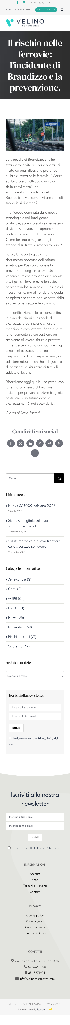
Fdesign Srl (42, 1009)
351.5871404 (36, 972)
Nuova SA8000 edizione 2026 (32, 506)
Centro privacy (35, 927)
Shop (35, 880)
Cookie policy (35, 915)
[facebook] (17, 2)
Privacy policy (35, 921)
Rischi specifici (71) (22, 637)
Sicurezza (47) (19, 646)
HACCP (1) (16, 608)
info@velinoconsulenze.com (37, 979)
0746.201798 (37, 967)
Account (35, 874)
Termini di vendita (35, 885)
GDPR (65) (16, 599)
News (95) (16, 618)
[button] (62, 9)
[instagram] (24, 2)
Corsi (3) (15, 589)
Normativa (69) (20, 627)
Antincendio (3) (19, 579)
